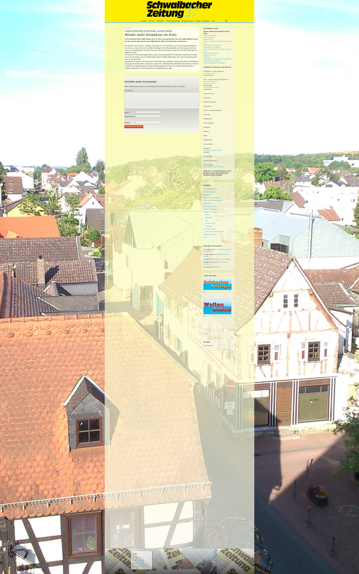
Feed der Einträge (138, 560)
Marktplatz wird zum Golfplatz (221, 259)
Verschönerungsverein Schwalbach (214, 63)
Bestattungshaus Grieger (211, 87)
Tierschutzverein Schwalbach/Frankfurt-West (217, 59)
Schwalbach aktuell (209, 229)
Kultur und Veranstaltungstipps (213, 200)
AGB (213, 21)
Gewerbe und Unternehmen (212, 197)
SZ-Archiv (152, 21)
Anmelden (136, 557)
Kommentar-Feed (138, 563)
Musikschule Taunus (209, 55)
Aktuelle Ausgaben (209, 192)
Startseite (144, 21)
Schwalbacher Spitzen (210, 234)
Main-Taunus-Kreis (209, 206)
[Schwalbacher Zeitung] (179, 10)
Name (127, 113)
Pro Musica (206, 57)
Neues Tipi (218, 267)
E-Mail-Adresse (129, 118)
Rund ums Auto (210, 223)
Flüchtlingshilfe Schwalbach (212, 45)
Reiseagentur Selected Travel (212, 150)
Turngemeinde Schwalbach (211, 61)
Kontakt (198, 21)
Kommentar (129, 90)
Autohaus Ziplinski (209, 83)
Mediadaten (160, 21)
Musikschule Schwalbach (211, 53)
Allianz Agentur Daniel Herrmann (213, 167)
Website (127, 123)
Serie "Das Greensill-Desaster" (214, 231)
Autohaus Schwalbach (210, 81)
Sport (205, 237)
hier (211, 171)
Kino (206, 220)
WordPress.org (137, 566)
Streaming (208, 226)
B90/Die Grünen (208, 39)
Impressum (206, 21)
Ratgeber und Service (210, 212)
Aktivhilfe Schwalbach (210, 35)
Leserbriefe (206, 203)
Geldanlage (208, 217)
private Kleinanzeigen (210, 209)
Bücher (207, 214)
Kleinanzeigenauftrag (173, 21)
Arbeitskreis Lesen (209, 37)
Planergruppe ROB (209, 73)
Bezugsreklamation (187, 21)
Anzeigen (206, 195)
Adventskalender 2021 (210, 189)
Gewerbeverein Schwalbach (212, 47)
